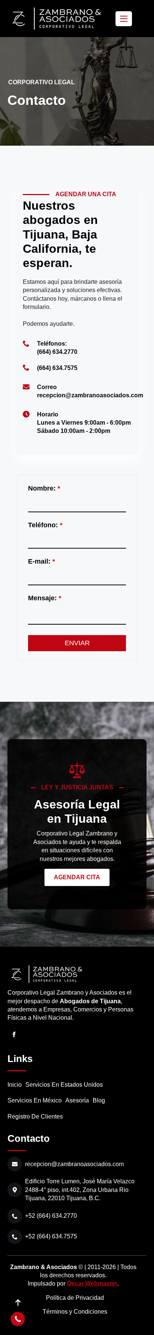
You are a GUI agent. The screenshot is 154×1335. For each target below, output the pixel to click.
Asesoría (77, 1100)
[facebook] (14, 1034)
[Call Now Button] (17, 1319)
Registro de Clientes (35, 1116)
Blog (99, 1100)
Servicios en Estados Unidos (64, 1084)
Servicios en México (34, 1100)
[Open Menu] (124, 18)
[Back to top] (17, 1302)
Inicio (14, 1084)
